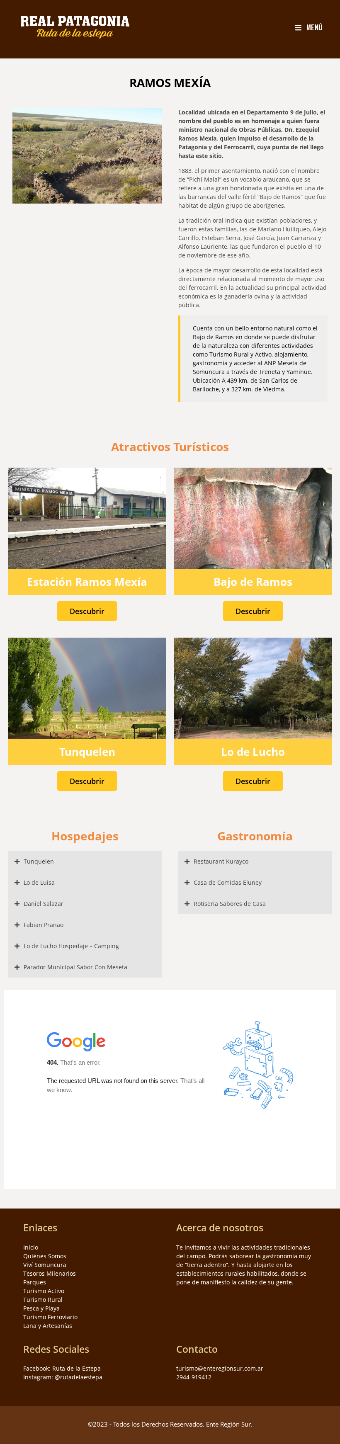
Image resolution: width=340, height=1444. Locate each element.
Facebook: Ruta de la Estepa (62, 1368)
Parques (34, 1282)
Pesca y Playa (41, 1308)
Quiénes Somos (44, 1256)
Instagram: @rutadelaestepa (62, 1377)
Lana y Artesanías (47, 1326)
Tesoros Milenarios (49, 1273)
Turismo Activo (43, 1291)
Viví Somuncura (44, 1265)
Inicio (30, 1247)
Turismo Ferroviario (50, 1317)
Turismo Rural (43, 1299)
